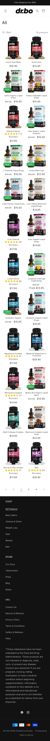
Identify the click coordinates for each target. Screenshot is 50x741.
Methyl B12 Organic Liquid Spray (36, 394)
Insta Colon (37, 62)
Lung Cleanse (13, 279)
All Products (11, 509)
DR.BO (13, 731)
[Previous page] (6, 489)
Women (9, 540)
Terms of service (26, 735)
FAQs (8, 638)
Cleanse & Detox (14, 521)
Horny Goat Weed (13, 62)
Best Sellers (11, 515)
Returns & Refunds (15, 613)
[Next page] (44, 489)
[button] (5, 11)
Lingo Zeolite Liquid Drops (13, 204)
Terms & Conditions (15, 626)
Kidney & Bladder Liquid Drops (36, 97)
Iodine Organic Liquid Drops (13, 97)
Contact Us (11, 607)
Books (9, 589)
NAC (37, 468)
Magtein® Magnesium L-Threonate (36, 355)
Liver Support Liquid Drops (36, 240)
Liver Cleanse (13, 239)
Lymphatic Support (13, 318)
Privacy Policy (12, 619)
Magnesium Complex (13, 354)
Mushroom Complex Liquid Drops (36, 433)
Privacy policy (41, 731)
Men (8, 547)
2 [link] (21, 489)
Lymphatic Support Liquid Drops (36, 319)
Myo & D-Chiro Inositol (13, 468)
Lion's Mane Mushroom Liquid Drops (37, 205)
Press (8, 577)
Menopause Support (13, 393)
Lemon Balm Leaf (36, 170)
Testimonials (12, 570)
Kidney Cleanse (13, 131)
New (8, 534)
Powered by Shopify (24, 731)
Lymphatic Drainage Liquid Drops (36, 280)
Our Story (10, 564)
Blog (8, 583)
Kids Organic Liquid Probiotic (36, 132)
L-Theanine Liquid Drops (13, 170)
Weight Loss (12, 528)
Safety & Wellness (14, 632)
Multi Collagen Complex (13, 432)
